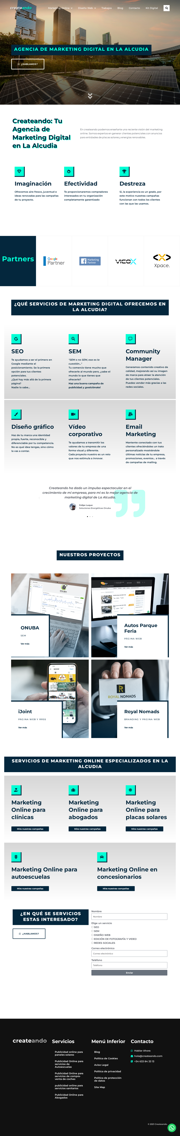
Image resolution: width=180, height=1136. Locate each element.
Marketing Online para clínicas (28, 810)
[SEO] (16, 339)
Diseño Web (85, 8)
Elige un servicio (101, 923)
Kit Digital (152, 8)
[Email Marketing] (131, 415)
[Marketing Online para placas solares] (131, 790)
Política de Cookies (106, 1058)
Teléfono (96, 960)
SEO (17, 351)
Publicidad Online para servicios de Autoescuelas (69, 1064)
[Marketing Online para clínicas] (16, 790)
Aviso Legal (101, 1065)
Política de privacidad (107, 1071)
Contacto (134, 8)
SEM (75, 351)
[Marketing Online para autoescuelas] (16, 857)
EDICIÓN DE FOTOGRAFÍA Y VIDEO (115, 939)
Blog (120, 8)
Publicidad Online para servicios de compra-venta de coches (69, 1076)
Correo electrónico (102, 948)
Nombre (96, 911)
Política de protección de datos (108, 1079)
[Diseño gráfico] (16, 415)
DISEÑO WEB (102, 935)
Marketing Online (58, 8)
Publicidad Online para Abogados (69, 1096)
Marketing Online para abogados (86, 810)
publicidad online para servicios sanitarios (69, 1087)
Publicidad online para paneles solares (69, 1053)
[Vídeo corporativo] (74, 415)
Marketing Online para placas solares (146, 810)
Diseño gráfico (32, 426)
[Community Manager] (131, 339)
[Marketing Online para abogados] (74, 790)
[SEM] (74, 339)
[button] (166, 8)
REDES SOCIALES (104, 943)
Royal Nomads (141, 711)
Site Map (99, 1087)
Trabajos (107, 8)
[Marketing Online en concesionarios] (102, 857)
